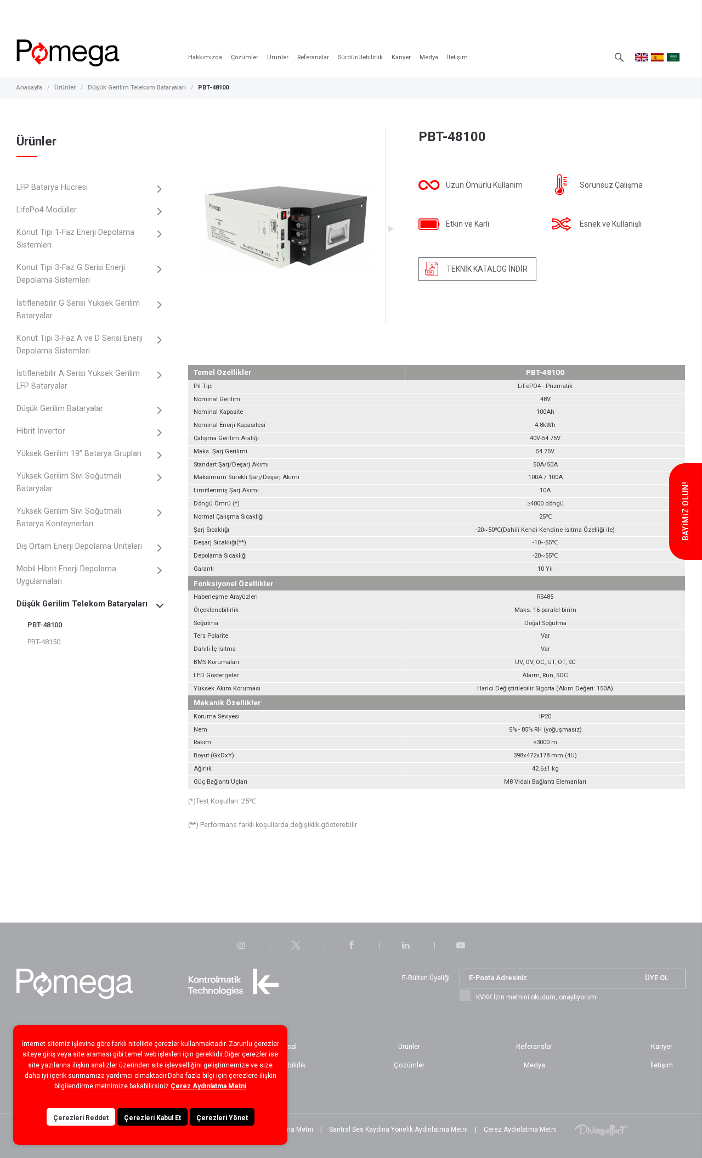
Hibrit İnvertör (40, 431)
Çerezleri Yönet (222, 1118)
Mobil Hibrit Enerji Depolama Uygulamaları (66, 575)
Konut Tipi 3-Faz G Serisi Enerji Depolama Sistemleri (70, 274)
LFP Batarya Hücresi (52, 187)
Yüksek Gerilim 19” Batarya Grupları (78, 453)
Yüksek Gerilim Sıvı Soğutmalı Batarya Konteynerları (68, 518)
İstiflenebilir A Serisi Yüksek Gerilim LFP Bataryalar (78, 380)
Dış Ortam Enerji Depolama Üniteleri (79, 546)
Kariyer (401, 57)
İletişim (457, 57)
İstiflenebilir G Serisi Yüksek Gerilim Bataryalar (78, 310)
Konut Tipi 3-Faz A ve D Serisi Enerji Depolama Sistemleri (79, 345)
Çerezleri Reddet (81, 1118)
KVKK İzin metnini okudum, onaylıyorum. (537, 997)
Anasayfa (29, 87)
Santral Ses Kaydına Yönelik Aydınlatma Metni (398, 1129)
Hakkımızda (205, 57)
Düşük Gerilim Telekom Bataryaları (137, 87)
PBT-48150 (43, 642)
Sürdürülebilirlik (360, 57)
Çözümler (244, 57)
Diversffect (601, 1129)
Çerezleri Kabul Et (152, 1118)
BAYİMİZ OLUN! (685, 511)
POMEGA (68, 53)
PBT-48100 (213, 87)
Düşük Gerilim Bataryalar (59, 408)
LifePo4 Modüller (46, 210)
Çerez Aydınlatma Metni (520, 1129)
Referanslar (313, 57)
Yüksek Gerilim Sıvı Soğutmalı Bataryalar (68, 482)
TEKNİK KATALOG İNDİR (487, 269)
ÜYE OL (657, 978)
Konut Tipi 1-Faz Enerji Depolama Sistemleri (75, 239)
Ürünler (277, 57)
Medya (429, 57)
